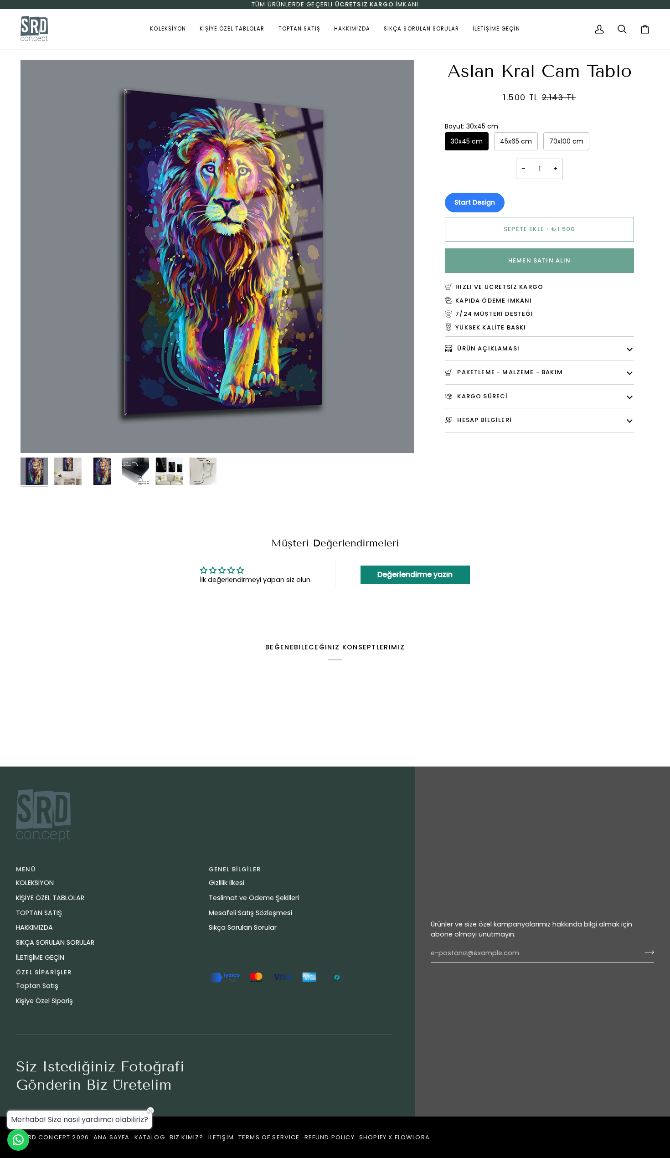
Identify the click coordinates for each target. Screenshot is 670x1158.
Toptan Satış (37, 985)
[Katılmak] (646, 952)
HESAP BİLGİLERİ (483, 420)
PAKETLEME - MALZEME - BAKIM (509, 372)
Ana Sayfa (111, 1137)
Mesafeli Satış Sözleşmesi (250, 912)
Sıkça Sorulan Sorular (243, 927)
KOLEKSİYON (35, 882)
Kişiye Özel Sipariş (44, 1000)
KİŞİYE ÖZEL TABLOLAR (50, 897)
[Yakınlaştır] (38, 436)
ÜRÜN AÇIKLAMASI (487, 348)
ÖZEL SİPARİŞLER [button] (44, 972)
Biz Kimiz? (187, 1137)
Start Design (474, 201)
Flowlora (412, 1137)
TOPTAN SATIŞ (39, 912)
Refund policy (329, 1137)
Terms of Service (269, 1137)
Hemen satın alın (539, 260)
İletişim (221, 1137)
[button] (167, 29)
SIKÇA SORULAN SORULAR (55, 942)
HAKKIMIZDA (34, 927)
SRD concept (46, 1137)
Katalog (149, 1137)
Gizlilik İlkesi (226, 882)
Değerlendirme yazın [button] (415, 574)
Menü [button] (26, 869)
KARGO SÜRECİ (481, 395)
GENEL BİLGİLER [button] (235, 869)
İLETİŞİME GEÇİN (40, 957)
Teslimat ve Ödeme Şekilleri (254, 897)
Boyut (471, 126)
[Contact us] (18, 1140)
